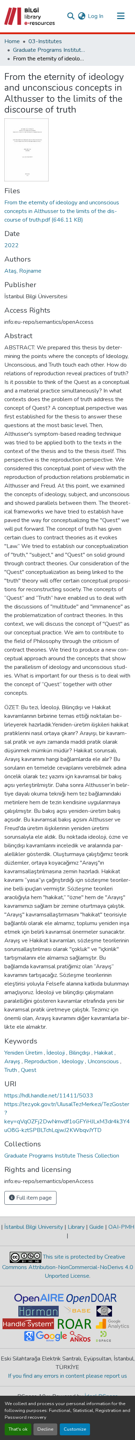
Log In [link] (95, 16)
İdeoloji (56, 1053)
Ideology (73, 1061)
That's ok (18, 1429)
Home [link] (12, 41)
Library (76, 1227)
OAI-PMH (120, 1227)
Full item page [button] (33, 1198)
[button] (30, 16)
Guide (96, 1227)
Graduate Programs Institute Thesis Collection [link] (49, 50)
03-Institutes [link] (45, 41)
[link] (67, 211)
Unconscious (103, 1061)
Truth (11, 1070)
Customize (75, 1429)
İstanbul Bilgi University (33, 1227)
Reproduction (41, 1061)
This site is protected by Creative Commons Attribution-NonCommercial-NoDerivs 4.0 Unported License (67, 1266)
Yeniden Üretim (24, 1053)
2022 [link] (11, 245)
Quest (28, 1070)
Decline (45, 1429)
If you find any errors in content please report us (67, 1376)
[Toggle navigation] (121, 16)
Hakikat (104, 1053)
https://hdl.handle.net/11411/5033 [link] (48, 1096)
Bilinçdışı (80, 1053)
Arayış (13, 1061)
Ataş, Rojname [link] (22, 271)
